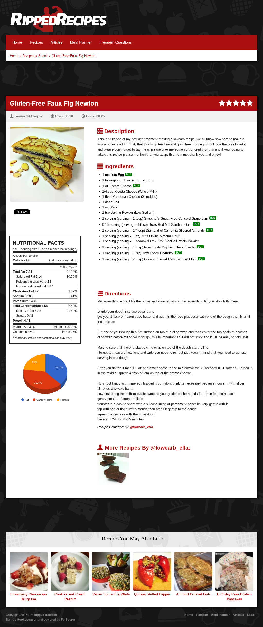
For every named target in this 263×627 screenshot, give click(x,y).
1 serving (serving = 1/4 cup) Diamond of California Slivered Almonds (153, 230)
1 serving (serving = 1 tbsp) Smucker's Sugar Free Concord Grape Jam (155, 218)
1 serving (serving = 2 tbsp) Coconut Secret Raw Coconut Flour (149, 259)
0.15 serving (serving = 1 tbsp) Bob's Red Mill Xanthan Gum (147, 225)
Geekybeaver (27, 619)
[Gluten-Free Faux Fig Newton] (45, 161)
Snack (43, 55)
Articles (56, 42)
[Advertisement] (131, 78)
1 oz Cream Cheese (117, 186)
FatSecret (68, 619)
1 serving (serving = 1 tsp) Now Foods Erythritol (137, 253)
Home (17, 42)
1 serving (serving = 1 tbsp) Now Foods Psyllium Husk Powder (148, 247)
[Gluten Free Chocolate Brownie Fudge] (113, 469)
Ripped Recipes (58, 21)
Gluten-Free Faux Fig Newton (73, 55)
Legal (251, 614)
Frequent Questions (115, 42)
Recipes (36, 42)
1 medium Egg (113, 175)
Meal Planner (81, 42)
